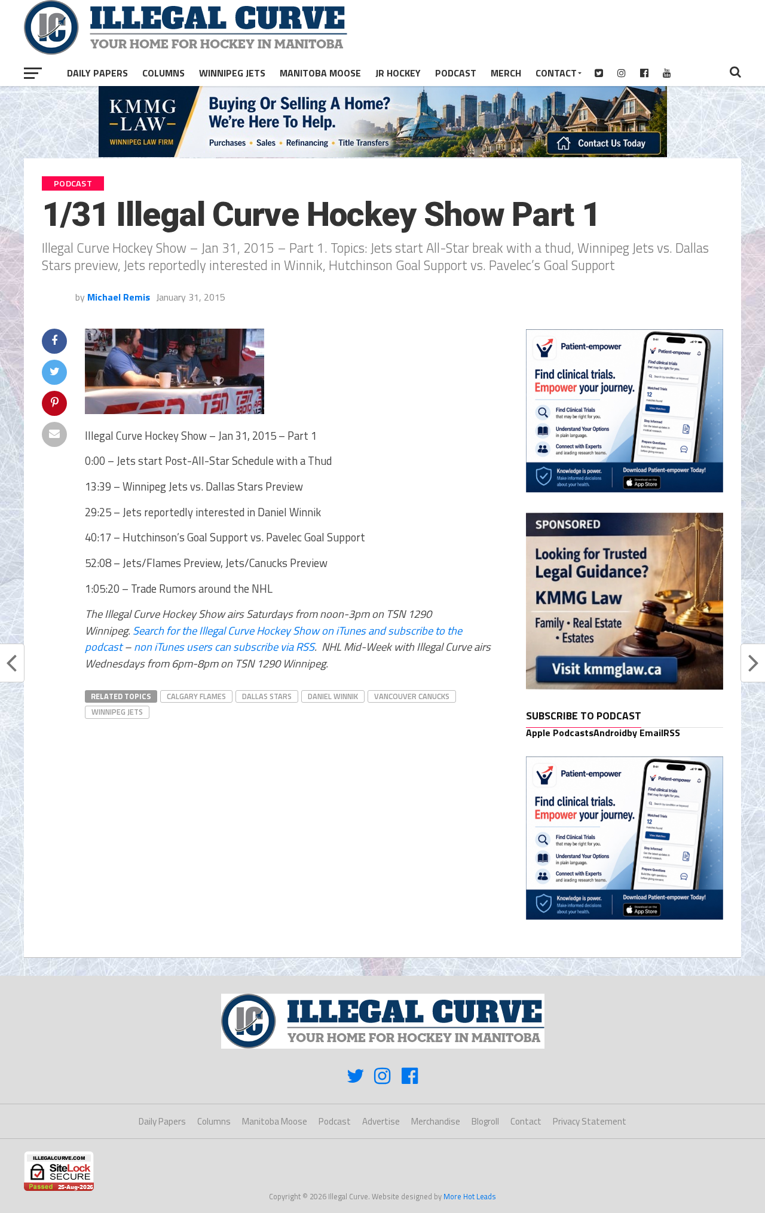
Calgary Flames (196, 696)
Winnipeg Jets (232, 73)
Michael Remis (118, 297)
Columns (163, 73)
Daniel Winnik (333, 696)
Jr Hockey (398, 73)
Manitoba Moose (320, 73)
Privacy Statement (589, 1121)
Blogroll (485, 1121)
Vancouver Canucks (411, 696)
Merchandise (435, 1121)
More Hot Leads (469, 1196)
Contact (556, 73)
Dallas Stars (267, 696)
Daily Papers (97, 73)
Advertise (381, 1121)
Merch (506, 73)
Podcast (455, 73)
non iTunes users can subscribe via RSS (224, 646)
